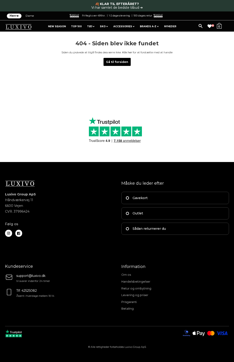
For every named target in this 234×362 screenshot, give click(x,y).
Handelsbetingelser (135, 281)
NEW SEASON (57, 26)
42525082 (29, 291)
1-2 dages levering (119, 15)
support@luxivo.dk (30, 276)
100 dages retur (142, 15)
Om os (126, 274)
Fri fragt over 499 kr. (93, 15)
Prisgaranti (129, 302)
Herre (14, 16)
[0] (209, 26)
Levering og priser (134, 295)
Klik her (127, 52)
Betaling (127, 308)
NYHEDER (170, 26)
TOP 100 (76, 26)
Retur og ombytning (136, 288)
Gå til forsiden (117, 62)
